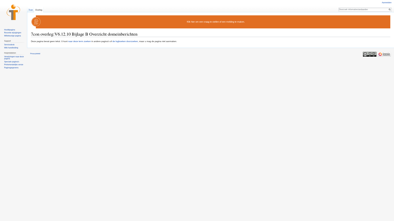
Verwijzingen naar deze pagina (14, 58)
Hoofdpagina (9, 30)
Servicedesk (9, 45)
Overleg (38, 10)
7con (30, 10)
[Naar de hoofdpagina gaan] (13, 12)
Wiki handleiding (11, 48)
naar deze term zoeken (79, 41)
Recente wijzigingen (12, 33)
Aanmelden (387, 3)
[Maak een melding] (36, 22)
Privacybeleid (35, 53)
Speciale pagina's (11, 62)
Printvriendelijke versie (13, 65)
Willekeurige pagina (12, 36)
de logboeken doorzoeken (125, 41)
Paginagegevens (11, 68)
